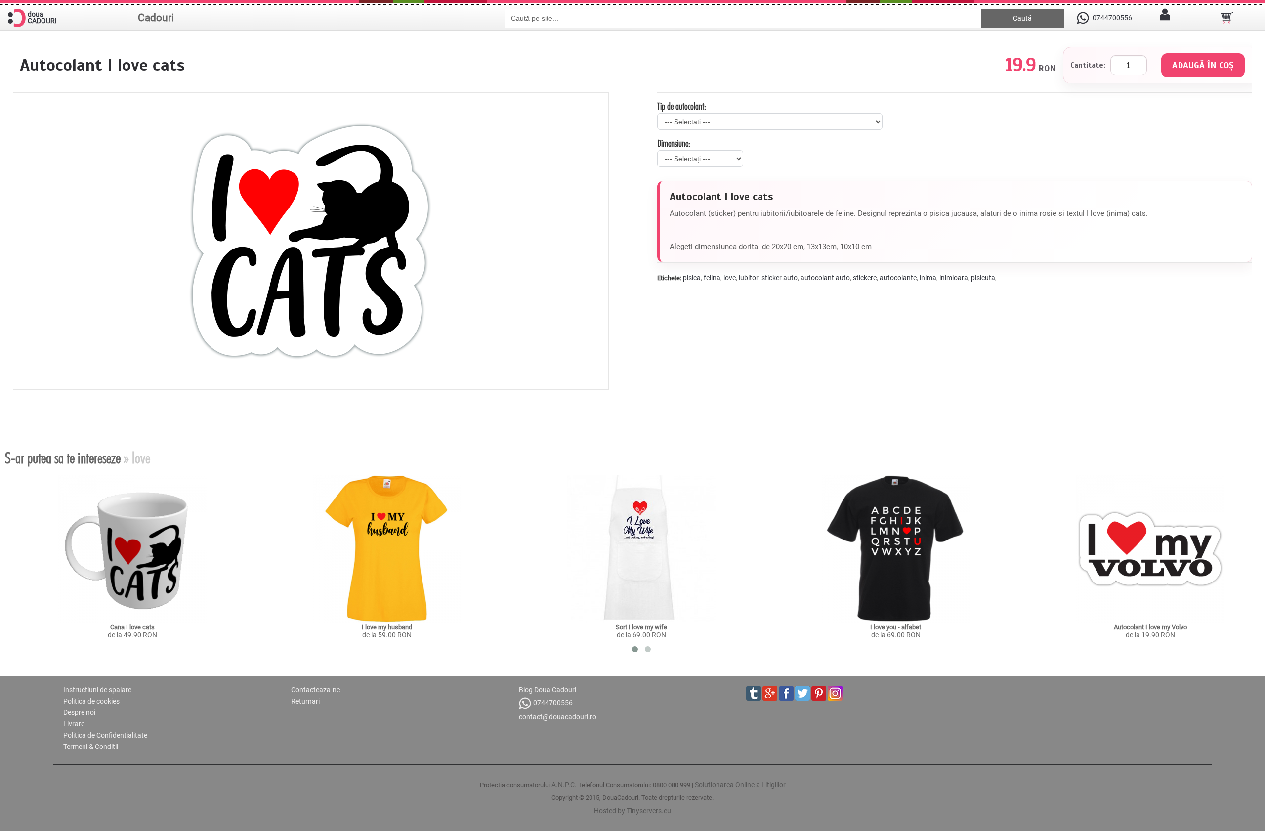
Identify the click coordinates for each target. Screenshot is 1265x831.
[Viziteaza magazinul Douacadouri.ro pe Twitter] (802, 693)
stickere (865, 278)
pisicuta (983, 278)
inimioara (953, 278)
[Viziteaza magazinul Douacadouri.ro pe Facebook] (786, 693)
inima (928, 278)
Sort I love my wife (641, 627)
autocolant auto (825, 278)
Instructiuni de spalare (97, 690)
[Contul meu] (1165, 17)
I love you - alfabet (895, 627)
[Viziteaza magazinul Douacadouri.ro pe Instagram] (835, 693)
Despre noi (79, 712)
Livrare (73, 724)
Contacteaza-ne (315, 690)
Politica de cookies (91, 701)
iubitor (749, 278)
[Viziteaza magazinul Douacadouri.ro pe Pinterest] (818, 693)
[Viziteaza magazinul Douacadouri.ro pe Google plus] (769, 693)
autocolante (898, 278)
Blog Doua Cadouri (547, 690)
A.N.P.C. (564, 785)
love (729, 278)
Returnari (305, 701)
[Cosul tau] (1227, 18)
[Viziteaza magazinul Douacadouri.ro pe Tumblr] (753, 693)
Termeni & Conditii (90, 746)
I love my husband (387, 627)
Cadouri (156, 18)
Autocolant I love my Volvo (1150, 627)
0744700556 (553, 702)
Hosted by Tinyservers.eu (632, 811)
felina (712, 278)
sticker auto (779, 278)
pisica (692, 278)
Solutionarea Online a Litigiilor (740, 785)
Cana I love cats (132, 627)
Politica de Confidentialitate (105, 735)
